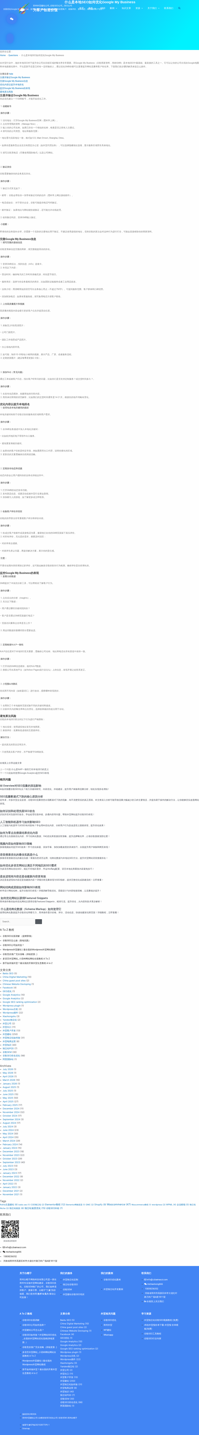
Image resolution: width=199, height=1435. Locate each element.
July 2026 (8, 1069)
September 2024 (11, 1119)
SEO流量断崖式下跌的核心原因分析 (21, 796)
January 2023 (10, 1173)
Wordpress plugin (12, 1005)
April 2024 (8, 1137)
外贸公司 (7, 1023)
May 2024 (8, 1133)
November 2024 (11, 1112)
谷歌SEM (7, 1052)
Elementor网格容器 (75, 1204)
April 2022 (8, 1183)
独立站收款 (16, 1208)
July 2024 (8, 1126)
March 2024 (9, 1140)
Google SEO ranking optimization (20, 1002)
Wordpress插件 (10, 1012)
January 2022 (10, 1187)
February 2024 (10, 1144)
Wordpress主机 (10, 1009)
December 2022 (11, 1176)
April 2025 (8, 1101)
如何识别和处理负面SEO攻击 (17, 811)
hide (11, 74)
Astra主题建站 (9, 1204)
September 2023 (11, 1162)
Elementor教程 (55, 1204)
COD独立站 (37, 1204)
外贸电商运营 (9, 1041)
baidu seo (24, 1204)
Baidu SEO (8, 973)
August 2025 (9, 1087)
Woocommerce (119, 1204)
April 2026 (8, 1076)
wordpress (158, 1204)
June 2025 (8, 1094)
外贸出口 (7, 1027)
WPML (171, 1204)
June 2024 (8, 1130)
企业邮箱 (183, 1204)
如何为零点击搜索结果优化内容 (19, 832)
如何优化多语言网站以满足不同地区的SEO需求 (28, 865)
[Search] (38, 921)
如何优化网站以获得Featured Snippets (24, 898)
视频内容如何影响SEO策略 (16, 843)
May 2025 (8, 1097)
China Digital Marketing (15, 977)
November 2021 (11, 1194)
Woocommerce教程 (141, 1204)
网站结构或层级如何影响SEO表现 (20, 887)
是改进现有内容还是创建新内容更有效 (23, 876)
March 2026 (9, 1080)
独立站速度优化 (35, 1208)
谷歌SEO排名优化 (11, 1055)
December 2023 (11, 1151)
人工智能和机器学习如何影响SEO (20, 822)
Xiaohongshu (9, 1016)
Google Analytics (11, 994)
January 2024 (10, 1148)
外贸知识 (7, 1045)
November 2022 (11, 1180)
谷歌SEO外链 (54, 1208)
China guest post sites (14, 980)
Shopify (100, 1204)
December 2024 (11, 1108)
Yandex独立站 (10, 1019)
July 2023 (8, 1165)
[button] (94, 8)
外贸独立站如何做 (11, 1037)
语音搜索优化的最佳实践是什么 (19, 854)
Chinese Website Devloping (17, 984)
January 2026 (10, 1083)
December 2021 (11, 1190)
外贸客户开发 (9, 1030)
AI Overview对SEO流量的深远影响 (20, 785)
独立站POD (8, 1048)
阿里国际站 (8, 1059)
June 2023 (8, 1169)
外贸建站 (7, 1034)
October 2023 (10, 1158)
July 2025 (8, 1090)
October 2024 (10, 1115)
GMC (90, 1204)
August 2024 (9, 1123)
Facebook (8, 987)
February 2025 (10, 1105)
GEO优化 (7, 991)
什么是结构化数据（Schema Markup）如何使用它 (30, 909)
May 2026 (8, 1072)
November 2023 (11, 1155)
